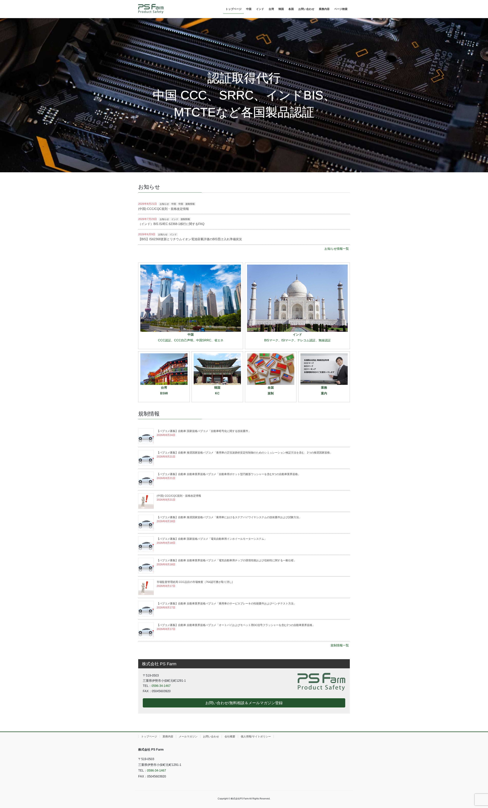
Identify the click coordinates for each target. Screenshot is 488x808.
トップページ (149, 736)
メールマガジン (188, 736)
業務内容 (168, 736)
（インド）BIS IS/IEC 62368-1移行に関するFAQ (171, 224)
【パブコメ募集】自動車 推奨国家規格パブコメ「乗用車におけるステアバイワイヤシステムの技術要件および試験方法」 (229, 517)
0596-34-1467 (161, 685)
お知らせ (164, 204)
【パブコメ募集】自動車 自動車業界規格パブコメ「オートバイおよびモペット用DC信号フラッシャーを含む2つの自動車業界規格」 (236, 625)
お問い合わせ (211, 736)
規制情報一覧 (340, 645)
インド (174, 219)
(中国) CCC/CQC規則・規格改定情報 (163, 208)
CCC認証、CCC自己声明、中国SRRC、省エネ (190, 340)
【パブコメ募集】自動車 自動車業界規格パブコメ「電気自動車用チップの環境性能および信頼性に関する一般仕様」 (226, 560)
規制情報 (190, 204)
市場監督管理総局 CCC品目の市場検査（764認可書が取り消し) (195, 581)
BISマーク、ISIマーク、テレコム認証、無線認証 (297, 340)
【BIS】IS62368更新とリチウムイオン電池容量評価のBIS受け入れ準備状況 (190, 239)
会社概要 (230, 736)
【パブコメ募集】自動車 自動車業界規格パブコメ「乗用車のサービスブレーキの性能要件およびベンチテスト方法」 (226, 603)
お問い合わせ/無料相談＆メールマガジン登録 (244, 703)
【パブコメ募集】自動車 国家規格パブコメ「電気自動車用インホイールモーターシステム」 (212, 538)
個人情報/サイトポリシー (256, 736)
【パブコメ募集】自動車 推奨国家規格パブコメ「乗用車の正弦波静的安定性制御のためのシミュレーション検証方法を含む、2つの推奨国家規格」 (244, 452)
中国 (173, 204)
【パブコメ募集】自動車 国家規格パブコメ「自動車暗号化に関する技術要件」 (204, 431)
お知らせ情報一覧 (336, 248)
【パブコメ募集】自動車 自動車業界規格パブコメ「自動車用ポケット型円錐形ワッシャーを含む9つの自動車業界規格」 (228, 474)
